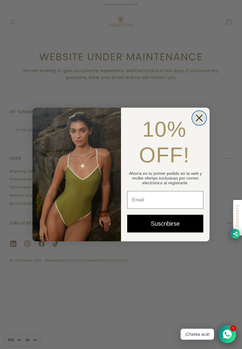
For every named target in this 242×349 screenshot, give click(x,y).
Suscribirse (165, 223)
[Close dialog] (199, 118)
